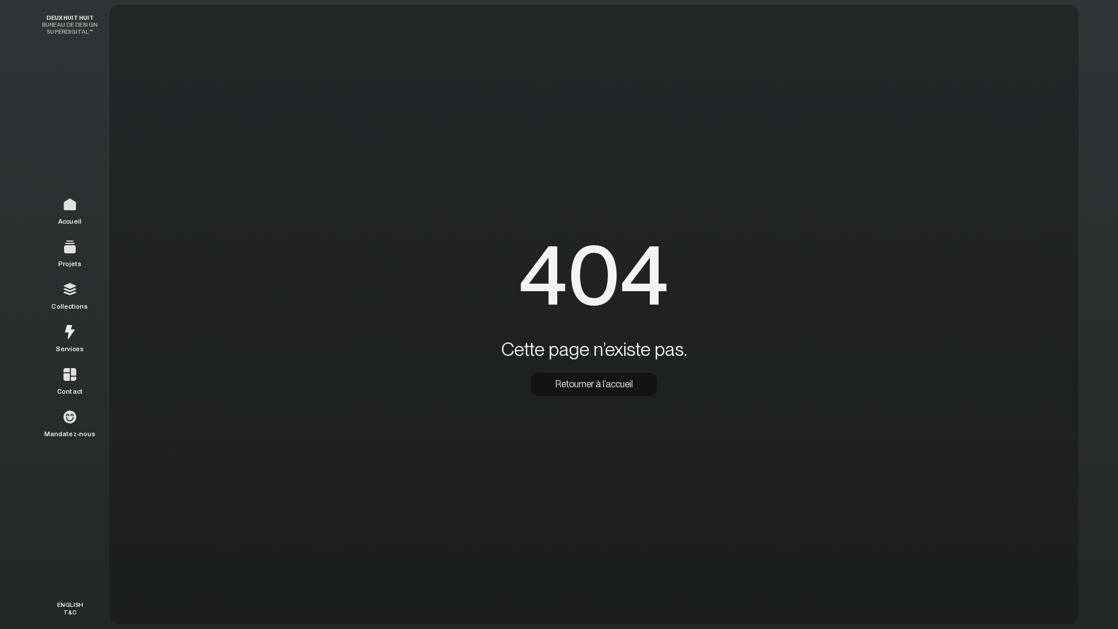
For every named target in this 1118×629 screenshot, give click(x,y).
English (70, 604)
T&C (69, 612)
